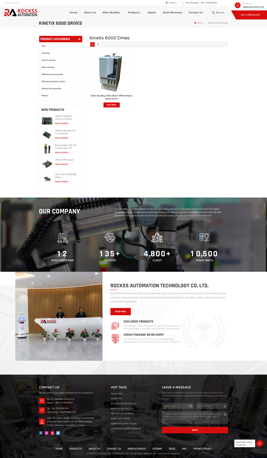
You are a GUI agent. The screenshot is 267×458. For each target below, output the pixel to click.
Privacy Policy (202, 448)
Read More (61, 123)
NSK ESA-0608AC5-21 (122, 408)
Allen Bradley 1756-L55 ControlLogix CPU (66, 146)
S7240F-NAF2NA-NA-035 (123, 403)
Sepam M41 (117, 393)
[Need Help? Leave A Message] (259, 443)
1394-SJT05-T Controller (123, 413)
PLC (44, 46)
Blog (172, 448)
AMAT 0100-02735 (120, 418)
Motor (45, 95)
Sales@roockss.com (253, 7)
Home (73, 12)
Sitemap (157, 448)
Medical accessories (52, 74)
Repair (152, 12)
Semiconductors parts (53, 81)
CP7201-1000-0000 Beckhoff (126, 428)
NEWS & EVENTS (137, 448)
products (133, 12)
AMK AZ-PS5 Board (64, 160)
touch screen (49, 60)
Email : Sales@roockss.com (60, 399)
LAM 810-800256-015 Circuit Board (65, 132)
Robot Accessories (51, 88)
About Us (90, 12)
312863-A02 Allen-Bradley (124, 423)
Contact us (196, 12)
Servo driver (48, 67)
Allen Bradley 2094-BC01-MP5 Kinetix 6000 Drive (111, 97)
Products (75, 448)
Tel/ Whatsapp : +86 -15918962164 (201, 3)
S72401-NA (116, 398)
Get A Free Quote (250, 15)
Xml (184, 448)
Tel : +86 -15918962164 (58, 408)
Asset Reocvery (172, 12)
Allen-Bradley (111, 12)
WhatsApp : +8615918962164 (61, 412)
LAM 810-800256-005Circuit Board (63, 117)
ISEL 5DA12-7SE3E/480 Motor (66, 175)
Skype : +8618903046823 (60, 402)
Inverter (46, 53)
